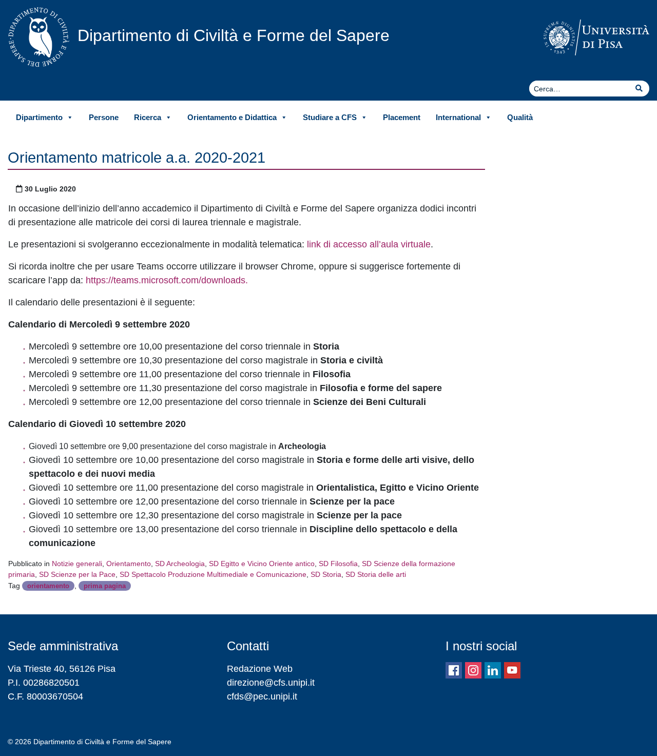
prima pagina (105, 586)
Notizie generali (77, 563)
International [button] (458, 117)
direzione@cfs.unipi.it (271, 682)
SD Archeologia (180, 563)
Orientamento (128, 563)
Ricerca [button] (147, 117)
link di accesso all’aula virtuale (369, 244)
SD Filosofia (338, 563)
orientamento (48, 586)
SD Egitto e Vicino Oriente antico (262, 563)
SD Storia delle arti (375, 574)
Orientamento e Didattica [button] (232, 117)
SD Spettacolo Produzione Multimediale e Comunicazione (213, 574)
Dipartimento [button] (39, 117)
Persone (104, 117)
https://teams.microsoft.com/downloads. (167, 280)
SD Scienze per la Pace (77, 574)
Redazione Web (260, 669)
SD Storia (326, 574)
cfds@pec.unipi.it (262, 696)
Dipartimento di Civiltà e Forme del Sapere (234, 35)
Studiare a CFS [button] (330, 117)
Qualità (520, 117)
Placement (401, 117)
